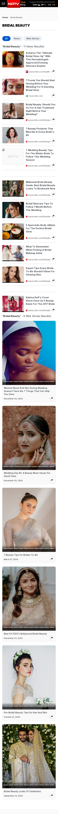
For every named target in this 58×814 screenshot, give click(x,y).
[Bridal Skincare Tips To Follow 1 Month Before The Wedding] (13, 210)
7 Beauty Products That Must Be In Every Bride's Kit (40, 132)
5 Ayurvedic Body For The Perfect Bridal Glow (40, 228)
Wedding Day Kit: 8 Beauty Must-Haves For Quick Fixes (27, 474)
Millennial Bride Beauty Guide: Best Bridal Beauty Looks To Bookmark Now (40, 185)
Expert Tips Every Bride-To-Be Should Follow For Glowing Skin (40, 271)
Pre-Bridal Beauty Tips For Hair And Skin (25, 712)
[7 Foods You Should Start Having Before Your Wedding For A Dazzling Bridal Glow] (13, 88)
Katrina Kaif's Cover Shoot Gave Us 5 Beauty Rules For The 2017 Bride (40, 300)
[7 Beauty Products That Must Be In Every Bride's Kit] (13, 135)
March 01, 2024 (11, 559)
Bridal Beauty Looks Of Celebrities (22, 791)
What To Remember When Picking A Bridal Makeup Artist (38, 250)
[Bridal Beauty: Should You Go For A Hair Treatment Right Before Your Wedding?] (13, 112)
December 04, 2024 (13, 398)
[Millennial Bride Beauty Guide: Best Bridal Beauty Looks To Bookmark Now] (13, 188)
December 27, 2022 (13, 638)
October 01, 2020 (12, 717)
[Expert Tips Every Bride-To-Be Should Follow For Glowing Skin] (13, 274)
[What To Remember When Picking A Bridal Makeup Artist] (13, 253)
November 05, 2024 (13, 480)
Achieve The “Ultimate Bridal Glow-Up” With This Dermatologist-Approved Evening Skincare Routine (39, 59)
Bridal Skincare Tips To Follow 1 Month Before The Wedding (39, 207)
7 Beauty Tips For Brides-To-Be (21, 555)
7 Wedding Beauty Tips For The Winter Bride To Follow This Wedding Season (40, 155)
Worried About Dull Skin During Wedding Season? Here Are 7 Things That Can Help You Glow (27, 391)
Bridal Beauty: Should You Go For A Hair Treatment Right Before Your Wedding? (40, 109)
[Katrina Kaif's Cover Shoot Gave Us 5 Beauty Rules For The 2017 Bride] (13, 304)
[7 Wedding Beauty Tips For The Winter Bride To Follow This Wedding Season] (13, 157)
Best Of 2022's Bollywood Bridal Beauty (25, 633)
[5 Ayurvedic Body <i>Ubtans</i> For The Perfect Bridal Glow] (13, 231)
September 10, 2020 (13, 796)
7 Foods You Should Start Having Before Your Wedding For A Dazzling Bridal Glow (40, 85)
